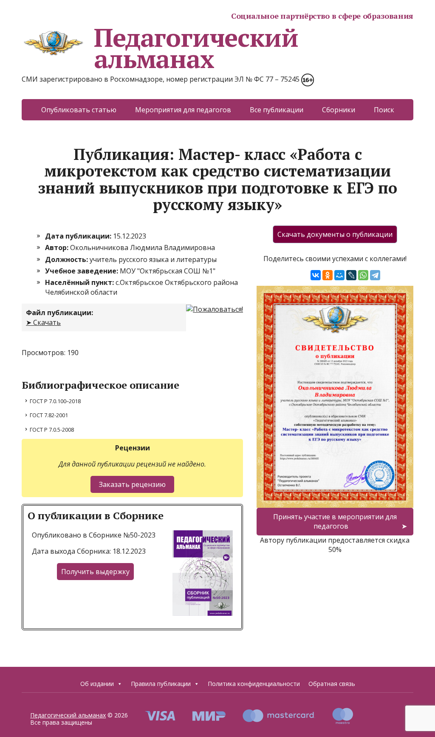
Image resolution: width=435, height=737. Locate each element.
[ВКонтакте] (316, 275)
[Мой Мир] (339, 275)
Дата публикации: (79, 236)
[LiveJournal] (351, 275)
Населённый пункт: (80, 282)
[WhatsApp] (363, 275)
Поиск (384, 109)
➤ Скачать (43, 322)
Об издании (97, 684)
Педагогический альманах (196, 48)
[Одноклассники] (327, 275)
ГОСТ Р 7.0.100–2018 (55, 401)
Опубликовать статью (78, 109)
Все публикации (276, 109)
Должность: (67, 259)
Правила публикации (161, 684)
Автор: (57, 247)
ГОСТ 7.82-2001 (49, 415)
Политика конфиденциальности (254, 684)
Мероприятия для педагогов (183, 109)
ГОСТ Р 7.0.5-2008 (52, 429)
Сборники (338, 109)
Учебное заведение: (82, 271)
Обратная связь (331, 684)
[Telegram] (375, 275)
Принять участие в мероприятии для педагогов (335, 521)
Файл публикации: (59, 312)
